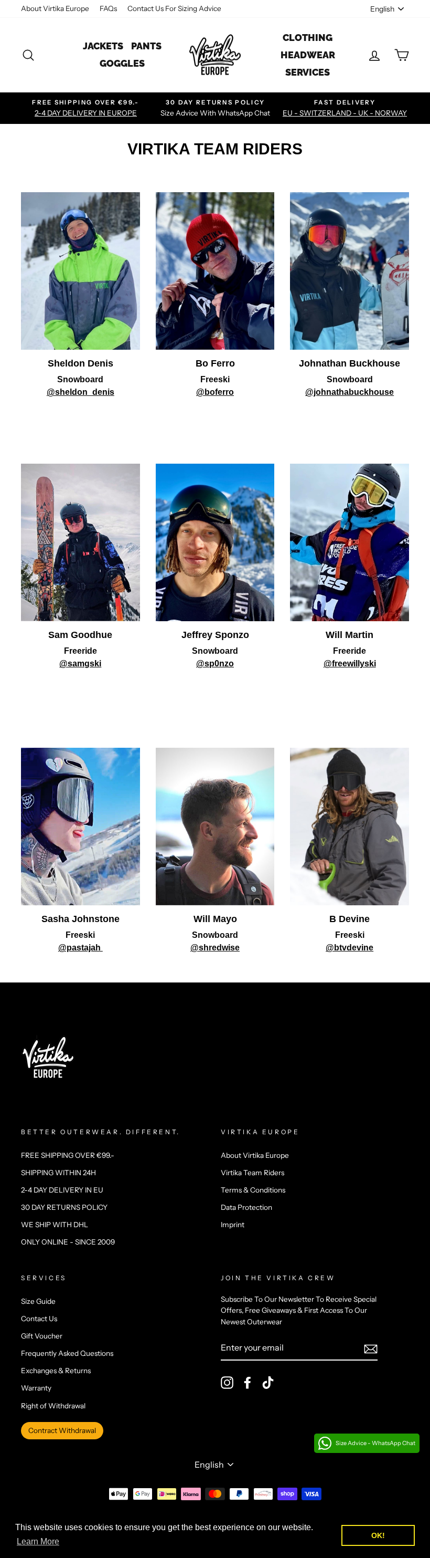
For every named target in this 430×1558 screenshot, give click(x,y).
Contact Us (39, 1318)
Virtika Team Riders (252, 1172)
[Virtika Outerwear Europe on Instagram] (227, 1382)
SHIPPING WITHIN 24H (58, 1172)
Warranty (36, 1388)
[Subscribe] (371, 1348)
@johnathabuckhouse (349, 392)
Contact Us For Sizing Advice (174, 8)
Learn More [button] (38, 1541)
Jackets (103, 45)
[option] (85, 108)
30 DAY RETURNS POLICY (64, 1207)
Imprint (232, 1224)
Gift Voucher (41, 1336)
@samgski (80, 663)
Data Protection (246, 1207)
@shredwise (215, 947)
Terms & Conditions (253, 1190)
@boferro (215, 392)
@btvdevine (349, 947)
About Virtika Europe (55, 8)
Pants (146, 45)
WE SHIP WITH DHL (54, 1224)
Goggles (122, 63)
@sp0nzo (215, 663)
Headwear (308, 54)
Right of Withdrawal (53, 1406)
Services (307, 72)
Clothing (307, 37)
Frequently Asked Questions (67, 1353)
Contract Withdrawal (62, 1430)
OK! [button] (378, 1535)
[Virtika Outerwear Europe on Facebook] (247, 1382)
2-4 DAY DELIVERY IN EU (62, 1190)
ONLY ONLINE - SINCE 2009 (68, 1242)
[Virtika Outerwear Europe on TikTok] (268, 1382)
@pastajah (80, 947)
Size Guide (38, 1301)
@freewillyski (350, 663)
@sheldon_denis (80, 392)
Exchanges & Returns (56, 1370)
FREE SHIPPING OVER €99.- (67, 1155)
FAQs (108, 8)
